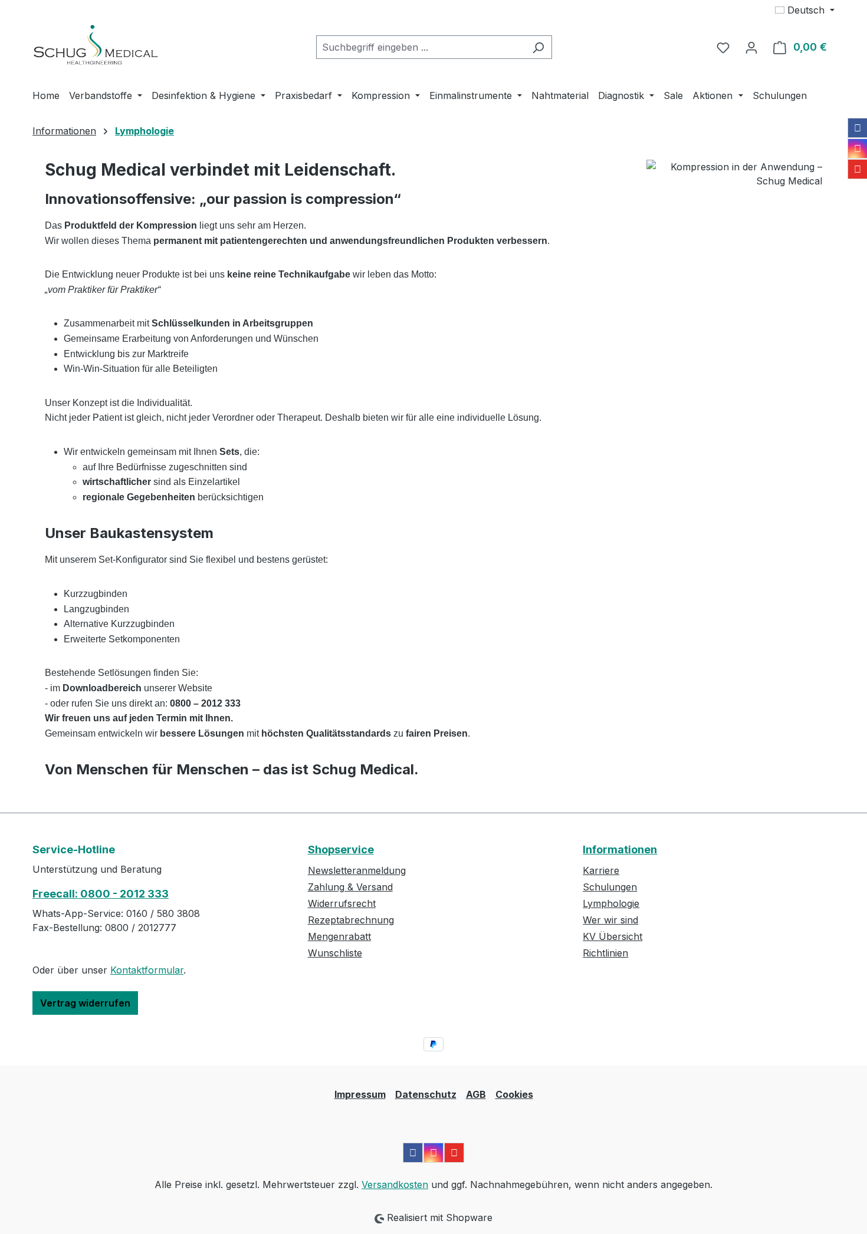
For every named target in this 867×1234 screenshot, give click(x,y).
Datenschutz (426, 1094)
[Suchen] (538, 47)
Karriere (601, 870)
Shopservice (341, 849)
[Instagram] (857, 148)
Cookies (514, 1094)
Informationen (620, 849)
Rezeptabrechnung (351, 920)
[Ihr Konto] (751, 47)
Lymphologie (611, 903)
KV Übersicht (612, 936)
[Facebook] (857, 127)
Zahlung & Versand (350, 887)
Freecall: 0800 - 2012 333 (100, 893)
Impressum (360, 1094)
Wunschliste (335, 953)
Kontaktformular (146, 970)
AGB (476, 1094)
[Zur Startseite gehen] (95, 45)
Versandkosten (395, 1184)
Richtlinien (605, 953)
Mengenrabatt (339, 936)
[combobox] (420, 47)
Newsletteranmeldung (357, 870)
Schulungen (610, 887)
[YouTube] (857, 169)
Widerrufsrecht (342, 903)
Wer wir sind (610, 920)
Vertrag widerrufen (85, 1003)
